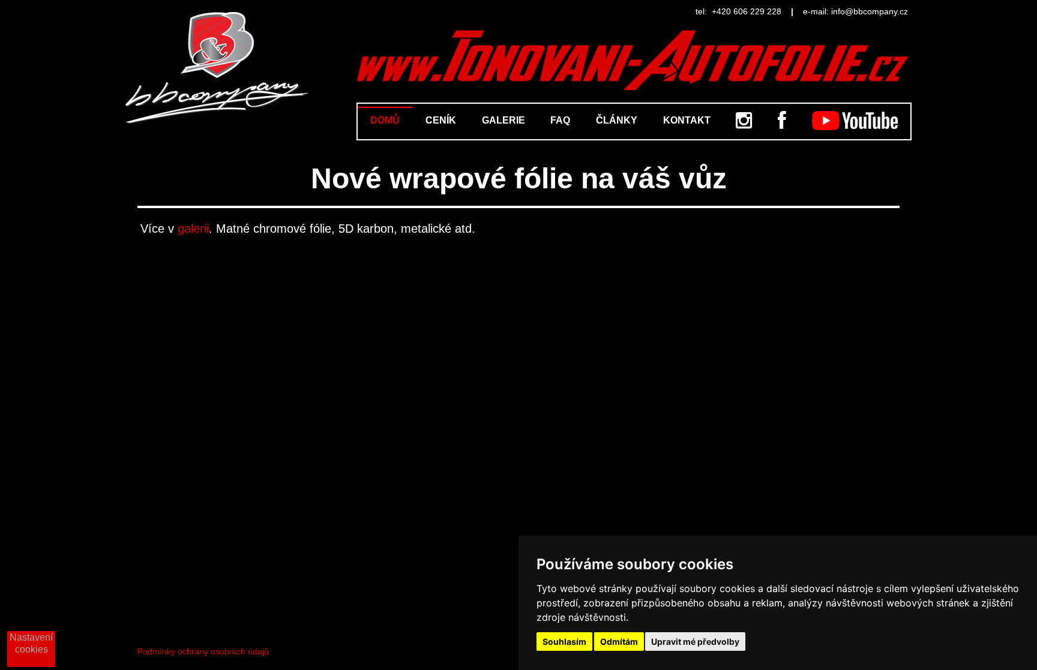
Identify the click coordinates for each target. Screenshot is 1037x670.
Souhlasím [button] (564, 641)
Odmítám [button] (619, 641)
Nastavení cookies (31, 643)
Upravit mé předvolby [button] (695, 641)
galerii (193, 228)
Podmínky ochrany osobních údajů (203, 651)
